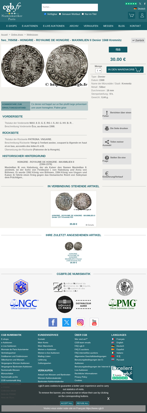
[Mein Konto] (142, 18)
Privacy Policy (81, 377)
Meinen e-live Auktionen (49, 353)
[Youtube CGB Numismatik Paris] (94, 322)
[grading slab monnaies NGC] (24, 304)
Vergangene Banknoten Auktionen (16, 366)
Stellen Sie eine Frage (114, 159)
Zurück (139, 40)
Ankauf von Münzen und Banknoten (54, 374)
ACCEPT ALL (66, 403)
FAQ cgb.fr (79, 346)
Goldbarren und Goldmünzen (14, 356)
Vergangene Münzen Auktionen (15, 363)
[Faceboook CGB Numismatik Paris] (53, 322)
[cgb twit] (139, 4)
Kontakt (41, 339)
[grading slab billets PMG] (122, 304)
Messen (108, 26)
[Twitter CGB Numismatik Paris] (66, 322)
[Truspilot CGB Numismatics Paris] (131, 4)
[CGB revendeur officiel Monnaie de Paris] (73, 304)
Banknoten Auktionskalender (51, 381)
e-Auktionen (30, 26)
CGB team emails (83, 342)
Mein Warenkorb (45, 346)
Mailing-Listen (44, 356)
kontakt (135, 26)
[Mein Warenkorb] (131, 18)
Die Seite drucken (119, 128)
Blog (121, 26)
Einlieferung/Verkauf (112, 176)
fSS (118, 49)
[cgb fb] (144, 4)
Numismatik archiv (9, 377)
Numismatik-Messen (10, 370)
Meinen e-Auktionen (47, 349)
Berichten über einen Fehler (116, 114)
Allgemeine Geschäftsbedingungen (90, 356)
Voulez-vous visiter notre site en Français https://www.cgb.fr (73, 408)
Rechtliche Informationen (86, 373)
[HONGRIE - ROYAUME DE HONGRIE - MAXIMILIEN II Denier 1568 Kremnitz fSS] (44, 86)
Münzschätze (7, 373)
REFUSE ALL (82, 403)
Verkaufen (91, 26)
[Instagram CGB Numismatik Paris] (80, 322)
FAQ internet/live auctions (86, 353)
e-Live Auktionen (53, 26)
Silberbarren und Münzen (12, 360)
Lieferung (42, 360)
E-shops (11, 26)
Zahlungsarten (44, 363)
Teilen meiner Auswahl (113, 143)
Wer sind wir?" (81, 339)
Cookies (78, 380)
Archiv (74, 26)
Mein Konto (43, 342)
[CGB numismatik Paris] (12, 20)
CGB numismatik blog (11, 380)
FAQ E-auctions (82, 349)
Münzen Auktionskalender (49, 378)
